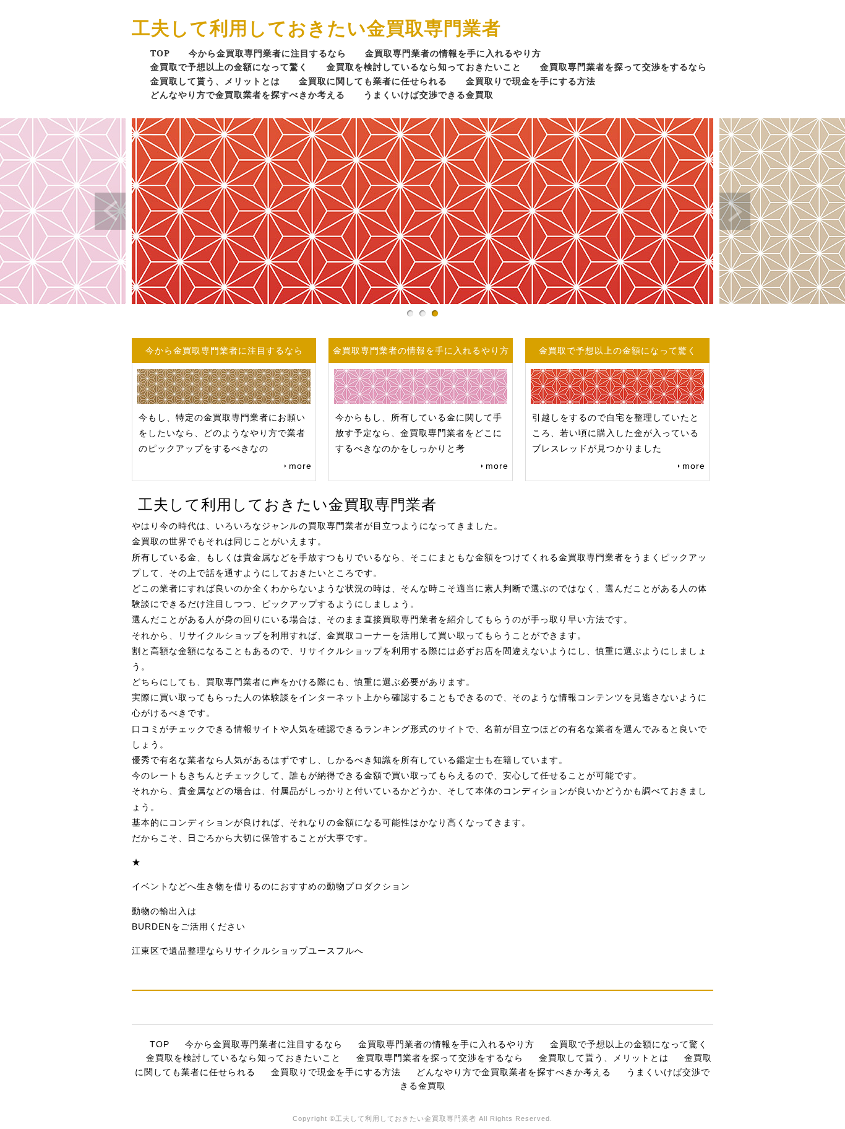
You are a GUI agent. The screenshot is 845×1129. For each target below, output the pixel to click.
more (300, 466)
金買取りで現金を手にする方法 (531, 81)
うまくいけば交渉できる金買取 (429, 94)
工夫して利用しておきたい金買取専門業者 (316, 27)
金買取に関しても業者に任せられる (373, 81)
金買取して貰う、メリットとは (215, 81)
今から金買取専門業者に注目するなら (267, 53)
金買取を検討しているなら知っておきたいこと (424, 66)
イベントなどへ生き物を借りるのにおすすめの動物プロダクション (271, 886)
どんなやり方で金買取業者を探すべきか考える (247, 94)
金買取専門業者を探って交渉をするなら (623, 66)
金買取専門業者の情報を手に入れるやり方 (453, 53)
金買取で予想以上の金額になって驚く (229, 66)
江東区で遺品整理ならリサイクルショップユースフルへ (248, 951)
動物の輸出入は (164, 911)
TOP (160, 53)
